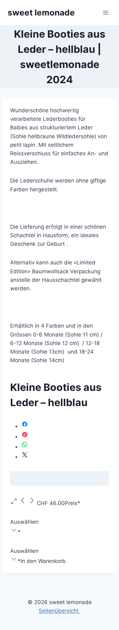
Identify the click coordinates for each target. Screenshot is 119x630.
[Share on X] (25, 457)
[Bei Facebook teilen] (25, 426)
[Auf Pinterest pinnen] (25, 436)
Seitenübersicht (59, 611)
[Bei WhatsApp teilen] (25, 446)
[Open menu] (105, 12)
